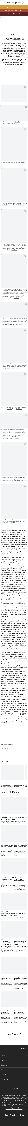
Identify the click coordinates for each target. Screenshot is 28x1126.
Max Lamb (4, 613)
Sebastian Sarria (19, 679)
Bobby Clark (5, 205)
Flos (8, 323)
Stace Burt (9, 48)
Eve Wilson (13, 123)
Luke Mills (9, 409)
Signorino (21, 407)
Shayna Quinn (20, 677)
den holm (14, 296)
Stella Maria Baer (6, 679)
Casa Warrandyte (13, 530)
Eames (7, 293)
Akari (8, 248)
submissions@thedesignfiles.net (14, 1109)
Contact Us (14, 1088)
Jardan (4, 295)
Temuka (3, 672)
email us (4, 1121)
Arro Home (14, 480)
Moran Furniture (6, 321)
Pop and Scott (20, 321)
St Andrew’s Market (15, 709)
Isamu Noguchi (14, 672)
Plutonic (4, 248)
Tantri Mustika (12, 366)
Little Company (14, 563)
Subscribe (22, 1048)
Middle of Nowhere (7, 324)
